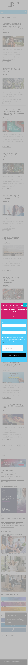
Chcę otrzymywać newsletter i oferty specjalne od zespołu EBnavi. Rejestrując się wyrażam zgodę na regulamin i (13, 340)
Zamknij (25, 305)
